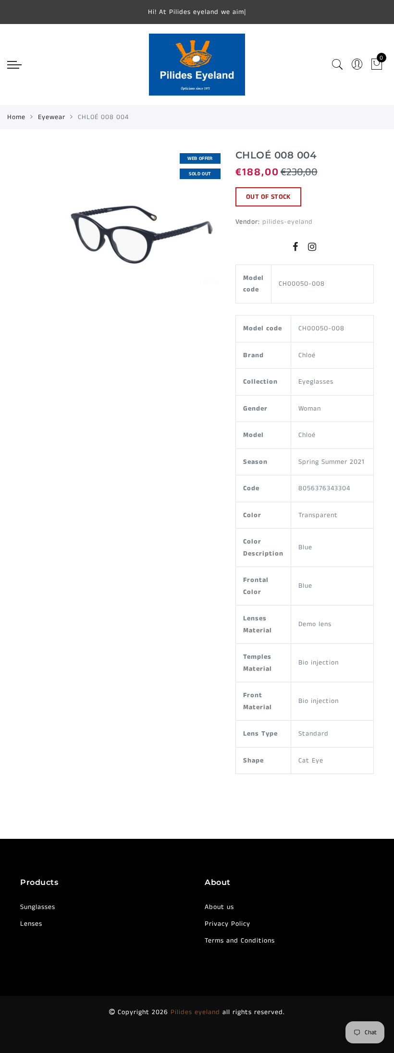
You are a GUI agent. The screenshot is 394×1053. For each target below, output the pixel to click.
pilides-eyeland (287, 222)
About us (219, 907)
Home (16, 117)
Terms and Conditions (240, 940)
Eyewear (51, 117)
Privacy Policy (227, 924)
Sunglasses (37, 907)
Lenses (31, 924)
